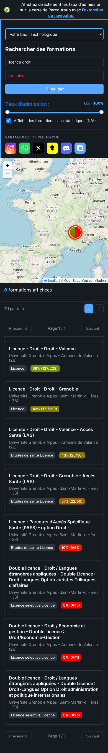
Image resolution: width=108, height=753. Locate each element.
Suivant (92, 328)
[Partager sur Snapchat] (52, 148)
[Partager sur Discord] (66, 148)
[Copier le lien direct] (80, 148)
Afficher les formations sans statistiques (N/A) (55, 120)
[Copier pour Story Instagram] (10, 148)
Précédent (18, 328)
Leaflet (52, 280)
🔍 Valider (54, 89)
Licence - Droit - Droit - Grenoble (43, 389)
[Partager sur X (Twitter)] (38, 148)
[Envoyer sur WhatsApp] (24, 148)
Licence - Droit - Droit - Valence (42, 348)
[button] (75, 232)
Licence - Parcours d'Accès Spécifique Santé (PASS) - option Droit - (49, 524)
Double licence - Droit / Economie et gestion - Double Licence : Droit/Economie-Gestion (47, 631)
